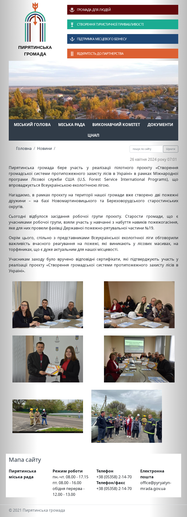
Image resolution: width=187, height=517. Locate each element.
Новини (44, 148)
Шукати (170, 149)
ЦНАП (93, 135)
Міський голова (32, 124)
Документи (160, 124)
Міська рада (71, 124)
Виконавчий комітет (116, 124)
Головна (24, 148)
